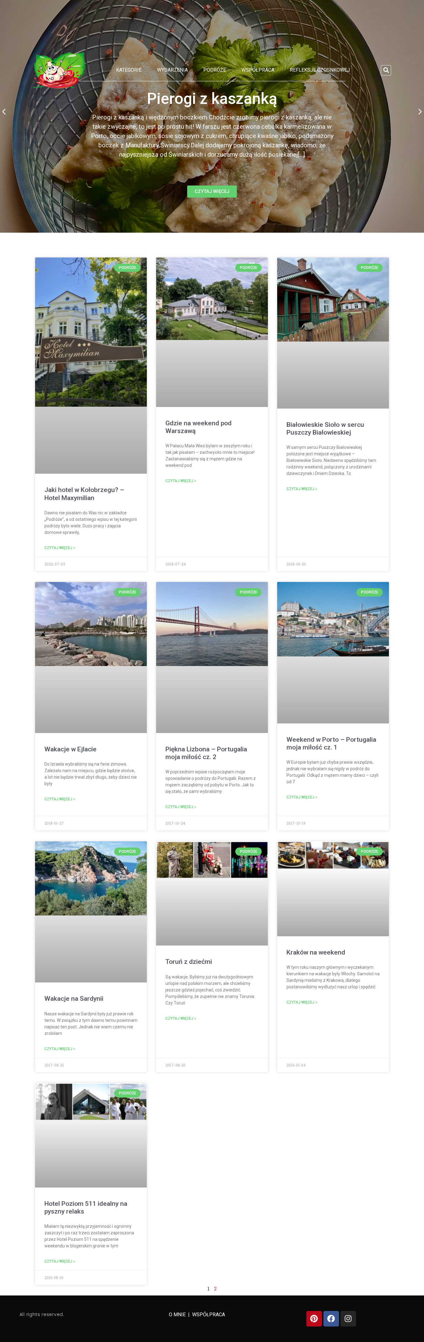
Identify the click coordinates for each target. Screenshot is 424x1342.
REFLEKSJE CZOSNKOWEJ (320, 70)
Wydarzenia (172, 70)
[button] (386, 70)
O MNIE (178, 1314)
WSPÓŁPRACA (208, 1314)
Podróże (214, 70)
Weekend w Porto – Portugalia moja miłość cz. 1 (331, 743)
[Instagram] (348, 1318)
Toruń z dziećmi (188, 961)
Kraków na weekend (315, 952)
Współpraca (257, 70)
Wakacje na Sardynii (73, 998)
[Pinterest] (314, 1318)
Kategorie (129, 70)
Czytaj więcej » (59, 548)
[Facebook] (331, 1318)
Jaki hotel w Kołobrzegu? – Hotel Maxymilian (84, 493)
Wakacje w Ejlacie (70, 749)
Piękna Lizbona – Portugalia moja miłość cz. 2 (206, 753)
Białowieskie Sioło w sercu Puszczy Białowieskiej (325, 428)
